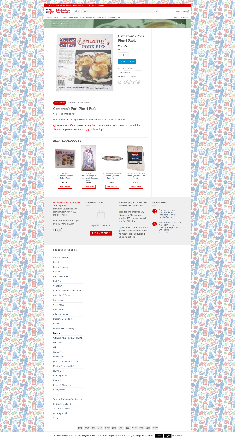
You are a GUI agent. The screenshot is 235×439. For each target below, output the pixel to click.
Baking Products (60, 267)
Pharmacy (58, 380)
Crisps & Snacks (60, 314)
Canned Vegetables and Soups (67, 290)
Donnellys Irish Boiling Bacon (136, 177)
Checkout (90, 17)
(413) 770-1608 (60, 215)
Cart (65, 17)
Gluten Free (58, 352)
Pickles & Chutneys (62, 385)
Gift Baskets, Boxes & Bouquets (67, 337)
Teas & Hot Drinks (61, 408)
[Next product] (175, 23)
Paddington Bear (61, 375)
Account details (76, 17)
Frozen (61, 23)
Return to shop (101, 233)
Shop (56, 17)
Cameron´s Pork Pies (128, 76)
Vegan (56, 418)
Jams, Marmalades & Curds (65, 361)
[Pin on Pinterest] (133, 82)
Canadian (57, 285)
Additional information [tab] (78, 103)
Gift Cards (57, 342)
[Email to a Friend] (129, 82)
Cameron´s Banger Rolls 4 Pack (65, 177)
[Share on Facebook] (120, 82)
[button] (182, 11)
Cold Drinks (58, 309)
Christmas (58, 300)
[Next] (146, 169)
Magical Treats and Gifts (64, 366)
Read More (177, 435)
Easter (56, 323)
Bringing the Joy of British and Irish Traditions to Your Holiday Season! (167, 213)
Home (49, 17)
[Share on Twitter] (125, 82)
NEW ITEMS (58, 371)
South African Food (62, 404)
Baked (56, 262)
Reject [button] (168, 435)
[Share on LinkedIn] (138, 82)
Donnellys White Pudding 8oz (112, 177)
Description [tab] (59, 103)
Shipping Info (114, 17)
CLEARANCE (58, 304)
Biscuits (56, 271)
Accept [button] (159, 435)
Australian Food (60, 257)
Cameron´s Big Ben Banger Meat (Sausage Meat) (88, 178)
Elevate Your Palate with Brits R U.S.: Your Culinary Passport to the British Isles (170, 226)
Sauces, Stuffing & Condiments (67, 399)
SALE (55, 394)
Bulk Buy (57, 281)
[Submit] (156, 11)
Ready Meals (59, 389)
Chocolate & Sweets (62, 295)
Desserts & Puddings (63, 319)
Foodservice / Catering (63, 328)
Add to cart (127, 61)
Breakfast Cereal (60, 276)
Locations (101, 17)
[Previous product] (179, 23)
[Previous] (54, 169)
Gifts (55, 347)
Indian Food (58, 356)
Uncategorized (60, 413)
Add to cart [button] (65, 187)
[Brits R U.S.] (58, 11)
